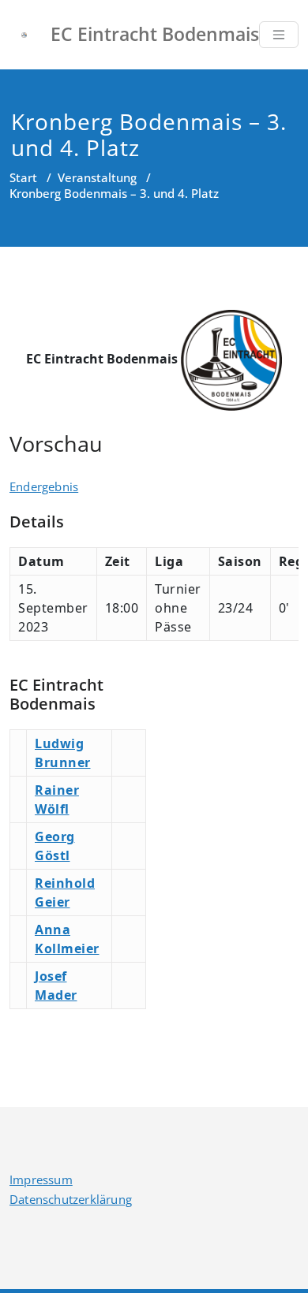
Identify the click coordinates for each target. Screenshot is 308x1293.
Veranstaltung (97, 177)
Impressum (41, 1179)
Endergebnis (43, 486)
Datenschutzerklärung (70, 1199)
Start (23, 177)
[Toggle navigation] (279, 34)
